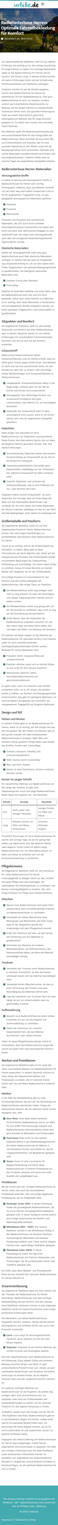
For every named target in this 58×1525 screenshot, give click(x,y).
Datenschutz (21, 1519)
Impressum (7, 1519)
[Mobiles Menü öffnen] (42, 4)
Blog (33, 1519)
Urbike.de (33, 1511)
